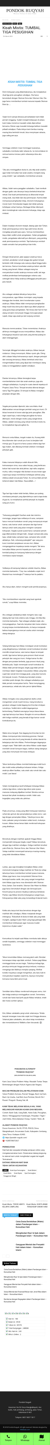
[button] (46, 3)
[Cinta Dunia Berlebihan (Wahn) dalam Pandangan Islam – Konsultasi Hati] (8, 1224)
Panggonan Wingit (10, 1176)
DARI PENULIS (25, 1215)
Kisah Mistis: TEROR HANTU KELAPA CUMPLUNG (13, 1205)
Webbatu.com (25, 1430)
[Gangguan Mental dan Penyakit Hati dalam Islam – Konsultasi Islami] (8, 1247)
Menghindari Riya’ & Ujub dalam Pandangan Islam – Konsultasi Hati (23, 1278)
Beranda (5, 20)
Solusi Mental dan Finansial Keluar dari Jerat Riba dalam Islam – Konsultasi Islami (25, 1293)
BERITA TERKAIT (10, 1215)
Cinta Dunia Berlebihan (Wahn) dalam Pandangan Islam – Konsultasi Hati (30, 1224)
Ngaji (19, 23)
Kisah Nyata (18, 1173)
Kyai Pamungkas (30, 1173)
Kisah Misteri (32, 1170)
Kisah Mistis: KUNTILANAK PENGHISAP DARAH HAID (37, 1205)
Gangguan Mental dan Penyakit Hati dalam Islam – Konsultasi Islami (30, 1247)
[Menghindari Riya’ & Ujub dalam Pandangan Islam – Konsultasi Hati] (8, 1236)
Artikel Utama (15, 20)
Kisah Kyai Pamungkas (17, 1170)
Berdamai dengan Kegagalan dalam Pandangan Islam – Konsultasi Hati (25, 1300)
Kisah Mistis (7, 1173)
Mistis (14, 23)
